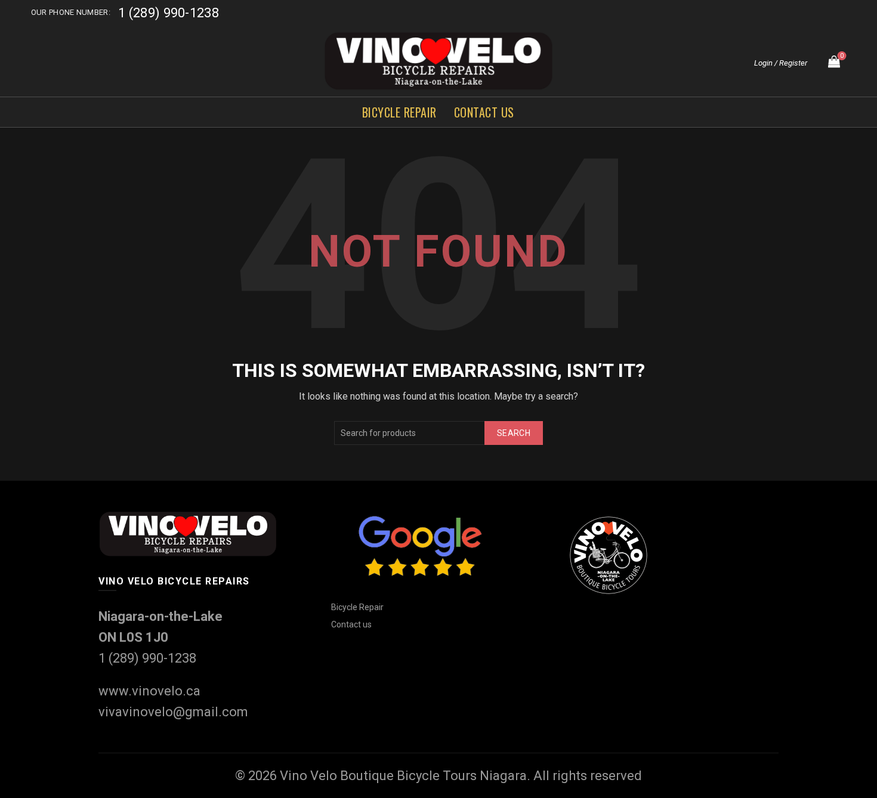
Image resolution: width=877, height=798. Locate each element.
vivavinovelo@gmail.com (173, 711)
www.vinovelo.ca (149, 690)
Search (513, 433)
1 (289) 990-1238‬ (168, 12)
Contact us (484, 112)
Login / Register (780, 62)
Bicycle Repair (399, 112)
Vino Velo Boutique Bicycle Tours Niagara (403, 775)
